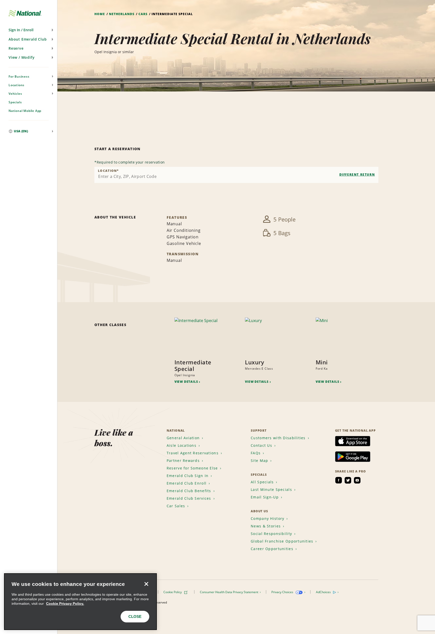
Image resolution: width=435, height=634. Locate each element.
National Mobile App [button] (25, 111)
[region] (80, 601)
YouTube (357, 480)
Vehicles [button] (15, 93)
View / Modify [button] (21, 57)
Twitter (347, 480)
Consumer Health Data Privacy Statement (229, 592)
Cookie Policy (173, 592)
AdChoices (324, 592)
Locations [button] (16, 85)
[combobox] (236, 175)
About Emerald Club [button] (28, 39)
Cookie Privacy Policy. (65, 603)
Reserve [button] (16, 48)
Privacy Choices (282, 592)
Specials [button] (15, 102)
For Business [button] (19, 76)
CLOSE (134, 616)
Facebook (338, 480)
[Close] (146, 584)
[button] (28, 30)
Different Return (357, 174)
